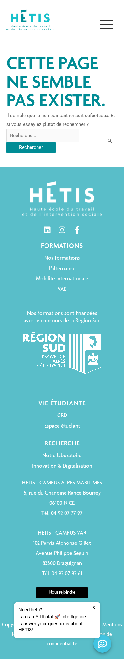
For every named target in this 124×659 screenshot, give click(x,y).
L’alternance (62, 269)
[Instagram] (62, 230)
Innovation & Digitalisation (62, 466)
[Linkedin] (47, 230)
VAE (62, 289)
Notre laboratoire (62, 456)
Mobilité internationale (62, 279)
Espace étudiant (62, 426)
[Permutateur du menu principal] (106, 24)
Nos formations (62, 258)
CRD (62, 416)
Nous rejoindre (62, 592)
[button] (57, 620)
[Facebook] (77, 230)
